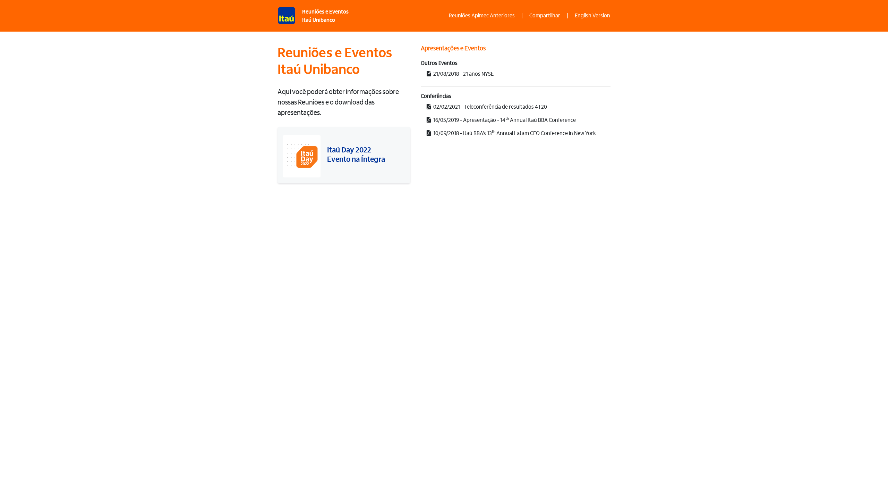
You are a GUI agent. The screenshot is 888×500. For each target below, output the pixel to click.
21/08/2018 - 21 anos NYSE (463, 74)
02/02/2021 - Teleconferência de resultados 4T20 (489, 107)
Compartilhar (544, 16)
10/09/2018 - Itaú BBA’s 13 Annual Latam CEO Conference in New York (514, 133)
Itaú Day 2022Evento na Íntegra (356, 155)
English (592, 16)
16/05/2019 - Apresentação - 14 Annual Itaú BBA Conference (504, 120)
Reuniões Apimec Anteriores (482, 16)
